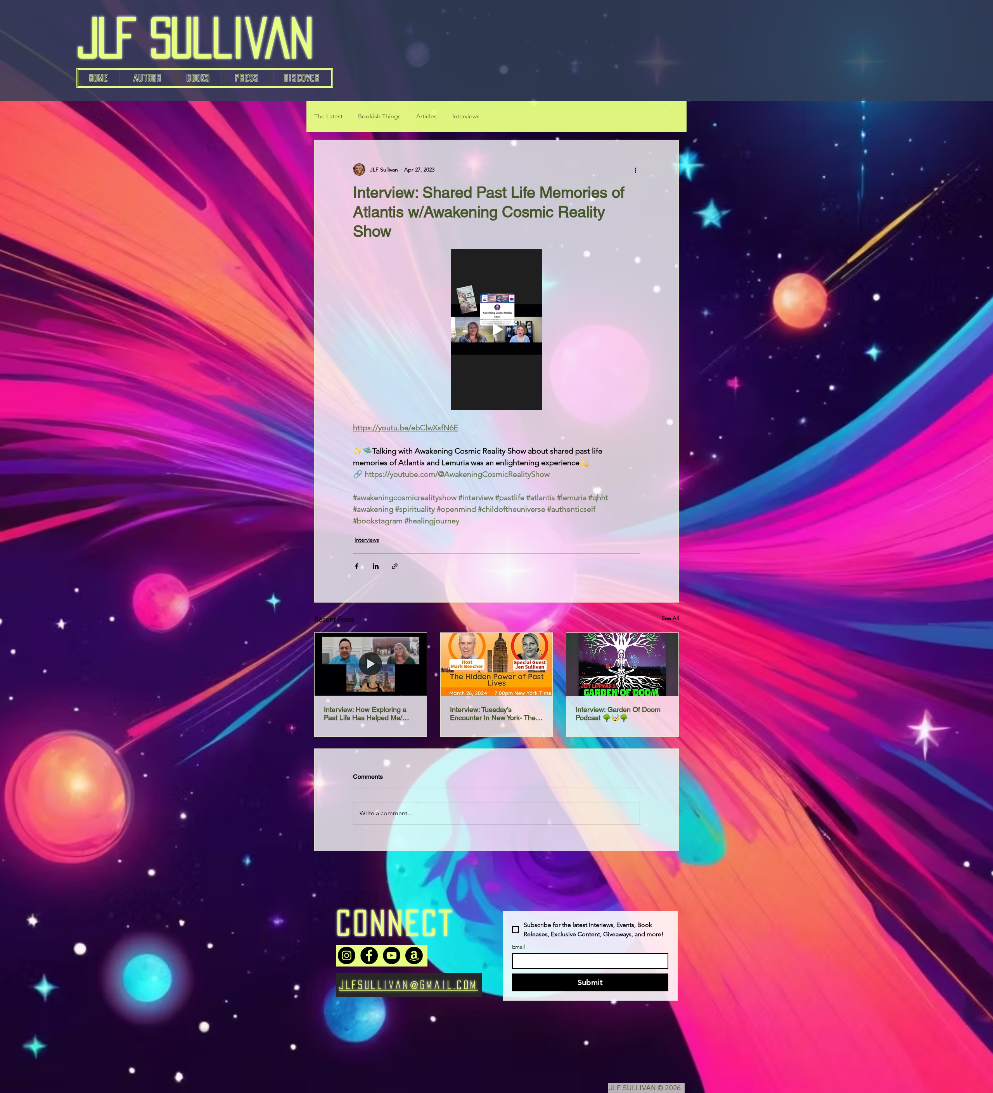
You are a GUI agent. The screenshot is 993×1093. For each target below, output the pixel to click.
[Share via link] (394, 566)
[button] (198, 78)
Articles (426, 116)
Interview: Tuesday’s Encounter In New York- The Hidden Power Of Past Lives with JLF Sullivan (493, 713)
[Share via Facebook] (356, 566)
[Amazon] (414, 955)
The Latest (328, 116)
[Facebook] (369, 955)
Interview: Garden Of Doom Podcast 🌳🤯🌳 (618, 713)
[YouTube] (391, 955)
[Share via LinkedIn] (375, 566)
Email (518, 947)
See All (670, 618)
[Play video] (496, 329)
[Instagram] (346, 955)
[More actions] (635, 169)
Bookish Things (379, 116)
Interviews (465, 116)
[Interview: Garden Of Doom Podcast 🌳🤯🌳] (622, 664)
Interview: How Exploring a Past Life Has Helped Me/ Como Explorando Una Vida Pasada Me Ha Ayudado (367, 713)
